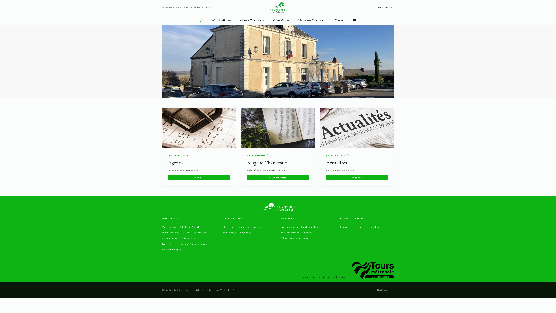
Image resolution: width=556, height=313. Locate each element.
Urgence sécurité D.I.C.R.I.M (176, 232)
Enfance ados (244, 227)
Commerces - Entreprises (175, 244)
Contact (340, 20)
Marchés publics (309, 227)
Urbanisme (306, 232)
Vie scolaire (259, 227)
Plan (366, 227)
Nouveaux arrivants (199, 244)
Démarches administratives (294, 238)
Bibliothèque (244, 232)
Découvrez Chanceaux (352, 218)
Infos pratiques (170, 218)
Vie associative (169, 227)
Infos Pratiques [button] (221, 20)
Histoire (344, 227)
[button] (354, 20)
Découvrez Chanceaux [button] (311, 20)
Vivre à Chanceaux (232, 218)
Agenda (196, 227)
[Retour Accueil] (278, 7)
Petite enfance (229, 227)
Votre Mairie (287, 218)
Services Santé (199, 232)
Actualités (184, 227)
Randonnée (376, 227)
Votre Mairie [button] (281, 20)
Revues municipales (172, 249)
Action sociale (229, 232)
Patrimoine (355, 227)
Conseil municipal (290, 227)
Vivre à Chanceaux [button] (252, 20)
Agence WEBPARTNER (223, 290)
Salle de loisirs (188, 238)
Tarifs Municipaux (290, 232)
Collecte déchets (170, 238)
